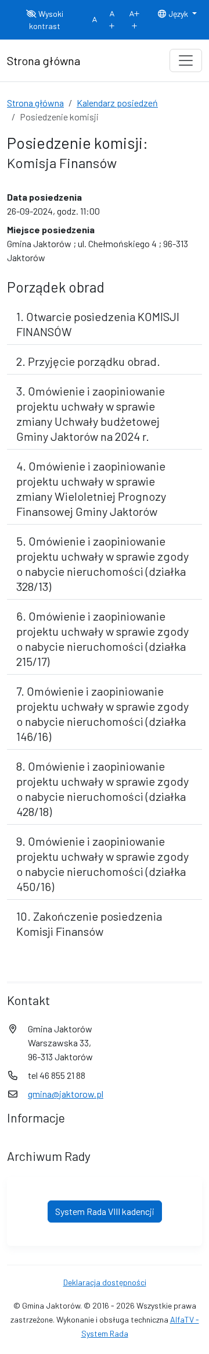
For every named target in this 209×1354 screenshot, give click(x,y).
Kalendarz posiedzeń (117, 102)
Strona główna (35, 102)
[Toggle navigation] (186, 60)
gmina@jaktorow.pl (65, 1093)
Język (178, 14)
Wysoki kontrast (46, 20)
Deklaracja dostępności (104, 1282)
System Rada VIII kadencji (104, 1211)
